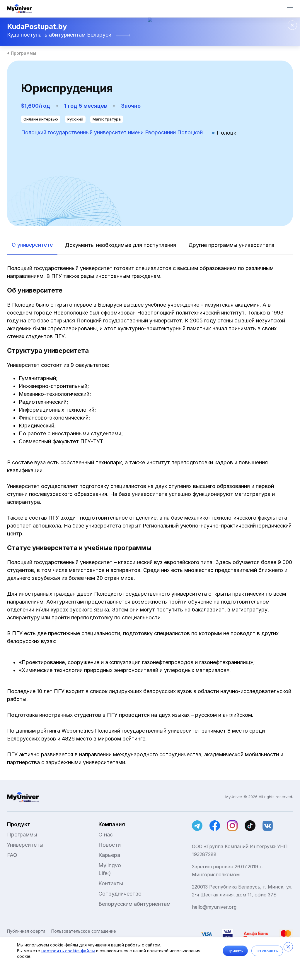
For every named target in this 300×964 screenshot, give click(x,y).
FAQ (12, 855)
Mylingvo (109, 865)
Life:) (104, 873)
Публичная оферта (26, 931)
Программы (23, 53)
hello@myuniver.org (214, 907)
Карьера (109, 855)
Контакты (110, 883)
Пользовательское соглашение (83, 931)
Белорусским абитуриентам (134, 904)
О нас (105, 834)
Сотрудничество (120, 894)
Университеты (25, 845)
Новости (109, 845)
